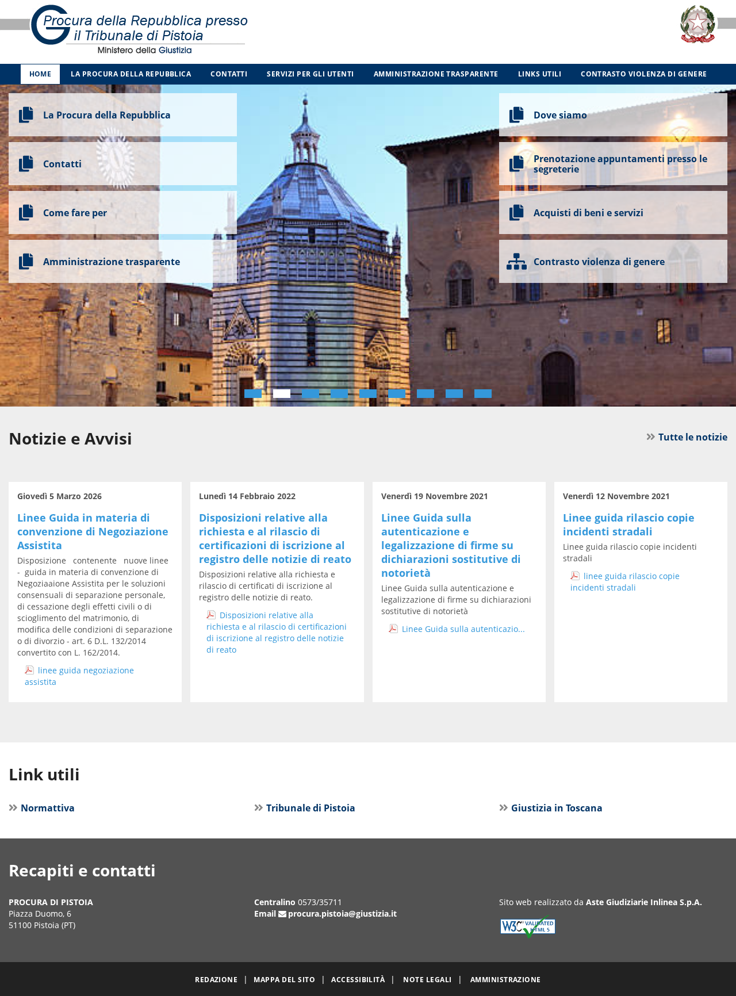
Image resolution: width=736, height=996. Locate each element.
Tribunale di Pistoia (310, 808)
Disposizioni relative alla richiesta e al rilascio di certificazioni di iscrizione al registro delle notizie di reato (275, 538)
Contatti (228, 74)
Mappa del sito (284, 979)
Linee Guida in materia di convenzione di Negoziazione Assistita (92, 531)
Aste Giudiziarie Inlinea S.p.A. (644, 902)
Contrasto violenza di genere (644, 74)
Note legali (427, 979)
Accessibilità (358, 979)
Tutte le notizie (692, 437)
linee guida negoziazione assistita (79, 676)
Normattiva (48, 808)
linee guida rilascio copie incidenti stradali (625, 581)
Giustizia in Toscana (557, 808)
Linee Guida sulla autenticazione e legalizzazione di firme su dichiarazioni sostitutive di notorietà (451, 545)
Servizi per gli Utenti (310, 74)
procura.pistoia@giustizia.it (342, 913)
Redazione (216, 979)
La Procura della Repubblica (131, 74)
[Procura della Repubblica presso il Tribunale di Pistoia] (153, 32)
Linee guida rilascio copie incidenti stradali (629, 524)
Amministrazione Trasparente (436, 74)
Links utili (539, 74)
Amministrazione (505, 979)
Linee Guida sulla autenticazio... (463, 628)
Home (40, 74)
